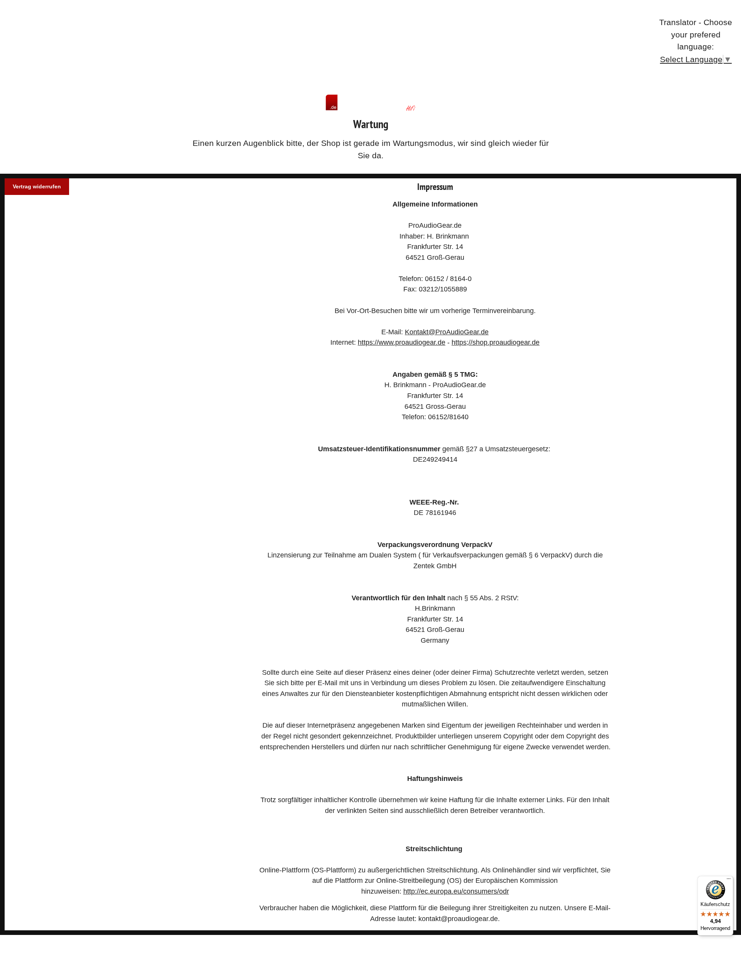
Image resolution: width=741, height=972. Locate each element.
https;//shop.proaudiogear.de (496, 342)
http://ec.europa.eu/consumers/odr (456, 891)
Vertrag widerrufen (37, 186)
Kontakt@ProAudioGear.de (447, 332)
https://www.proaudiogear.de (401, 342)
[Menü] (728, 880)
